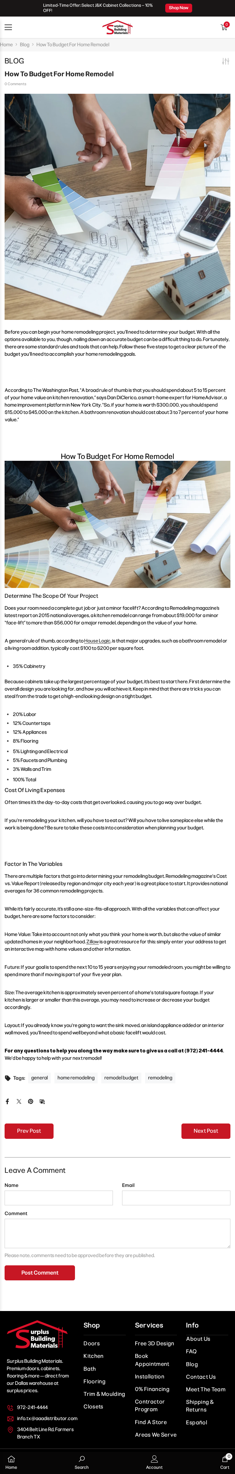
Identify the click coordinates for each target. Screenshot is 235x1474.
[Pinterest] (30, 1101)
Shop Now (178, 7)
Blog (24, 44)
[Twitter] (19, 1101)
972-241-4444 (32, 1407)
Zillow (92, 942)
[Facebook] (7, 1101)
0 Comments (15, 84)
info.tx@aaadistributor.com (47, 1418)
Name (11, 1185)
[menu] (8, 27)
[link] (81, 1463)
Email (128, 1185)
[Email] (42, 1101)
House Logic (97, 641)
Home (6, 44)
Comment (16, 1213)
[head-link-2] (117, 27)
